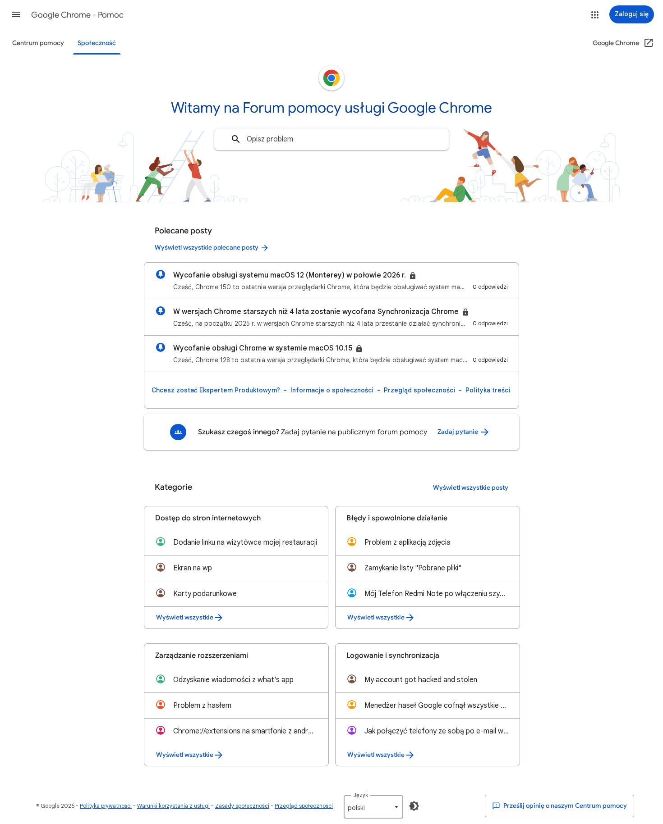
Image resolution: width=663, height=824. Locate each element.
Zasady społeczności (242, 805)
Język (360, 795)
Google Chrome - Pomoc (77, 15)
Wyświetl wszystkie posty (470, 488)
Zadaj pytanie (458, 432)
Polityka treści (487, 390)
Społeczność (97, 43)
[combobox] (331, 139)
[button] (16, 14)
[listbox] (373, 807)
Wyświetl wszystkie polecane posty (206, 247)
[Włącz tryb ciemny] (414, 806)
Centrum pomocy (38, 43)
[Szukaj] (236, 139)
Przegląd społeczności (419, 390)
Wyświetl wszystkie (184, 617)
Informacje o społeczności (331, 390)
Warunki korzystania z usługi (173, 805)
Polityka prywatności (106, 805)
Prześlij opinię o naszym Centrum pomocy (564, 806)
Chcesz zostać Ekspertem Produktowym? (216, 390)
